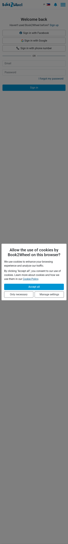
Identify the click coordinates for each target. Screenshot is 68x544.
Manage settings (49, 294)
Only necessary (19, 294)
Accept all (34, 286)
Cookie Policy (30, 279)
